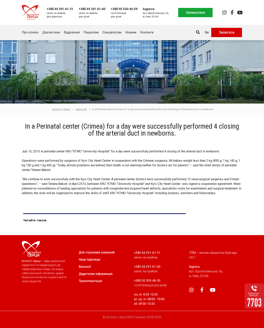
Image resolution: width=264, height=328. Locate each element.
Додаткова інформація (95, 274)
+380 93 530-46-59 (124, 9)
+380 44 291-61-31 (60, 9)
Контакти (146, 32)
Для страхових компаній (97, 252)
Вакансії (85, 267)
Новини (130, 32)
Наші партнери (89, 259)
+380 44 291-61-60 (92, 9)
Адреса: (149, 9)
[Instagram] (224, 12)
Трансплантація (90, 281)
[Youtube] (239, 12)
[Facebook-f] (232, 12)
